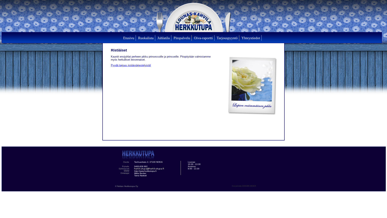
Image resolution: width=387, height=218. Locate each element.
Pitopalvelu (182, 38)
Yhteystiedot (250, 38)
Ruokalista (146, 38)
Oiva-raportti (203, 38)
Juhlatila (163, 38)
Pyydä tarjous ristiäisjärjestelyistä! (131, 65)
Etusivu (128, 38)
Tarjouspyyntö (227, 38)
